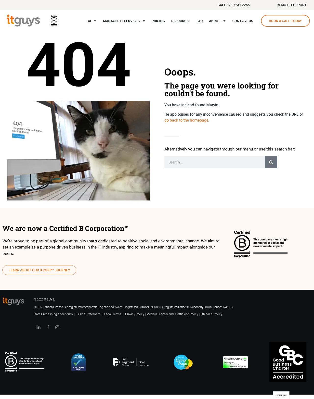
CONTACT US (242, 21)
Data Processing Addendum (53, 314)
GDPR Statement (88, 314)
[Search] (271, 162)
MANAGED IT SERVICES (121, 21)
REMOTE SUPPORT (292, 5)
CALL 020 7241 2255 (234, 5)
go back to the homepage (186, 120)
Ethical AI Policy (211, 314)
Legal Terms (112, 314)
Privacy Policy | (135, 314)
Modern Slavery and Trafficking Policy (172, 314)
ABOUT (214, 21)
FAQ (199, 21)
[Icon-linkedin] (38, 327)
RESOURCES (180, 21)
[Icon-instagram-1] (57, 327)
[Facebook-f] (47, 327)
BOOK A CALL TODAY (285, 21)
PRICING (158, 21)
